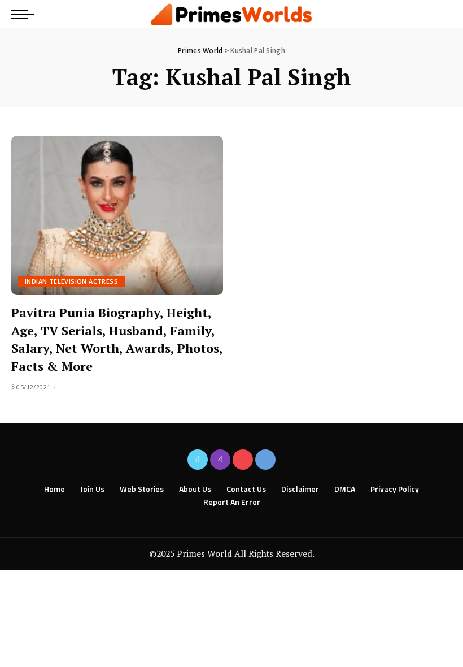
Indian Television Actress (71, 281)
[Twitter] (197, 459)
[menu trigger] (25, 14)
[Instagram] (220, 459)
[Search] (442, 14)
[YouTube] (243, 459)
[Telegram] (265, 459)
